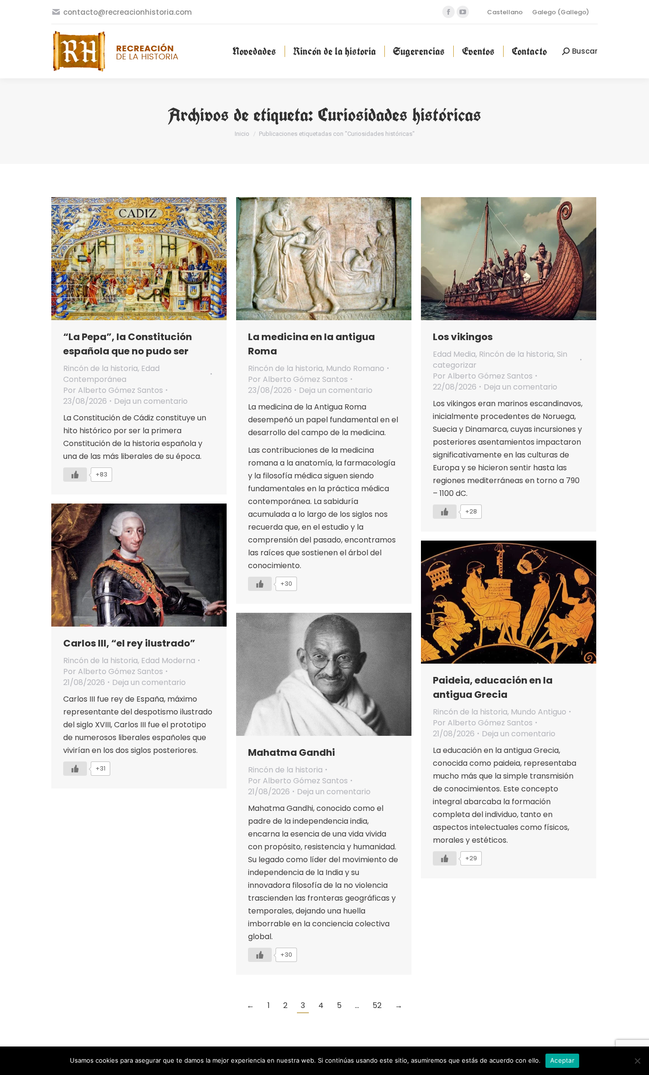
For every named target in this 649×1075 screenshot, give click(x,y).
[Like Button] (75, 474)
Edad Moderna (168, 660)
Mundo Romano (355, 368)
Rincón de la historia (100, 368)
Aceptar (562, 1060)
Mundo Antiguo (538, 711)
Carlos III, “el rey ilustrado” (129, 643)
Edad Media (454, 354)
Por (113, 390)
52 (377, 1005)
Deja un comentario (151, 401)
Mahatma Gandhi (291, 752)
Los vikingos (463, 336)
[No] (637, 1060)
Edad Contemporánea (111, 374)
